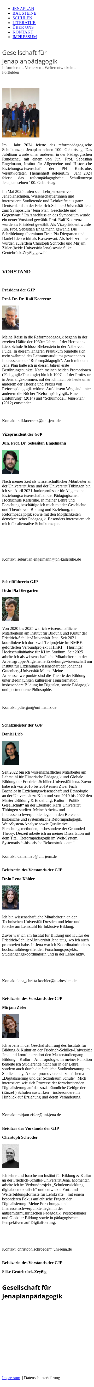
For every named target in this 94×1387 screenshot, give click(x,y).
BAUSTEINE (24, 13)
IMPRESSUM (25, 36)
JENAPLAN (23, 8)
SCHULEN (22, 18)
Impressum (11, 1378)
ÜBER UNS (23, 27)
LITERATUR (24, 22)
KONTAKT (23, 32)
